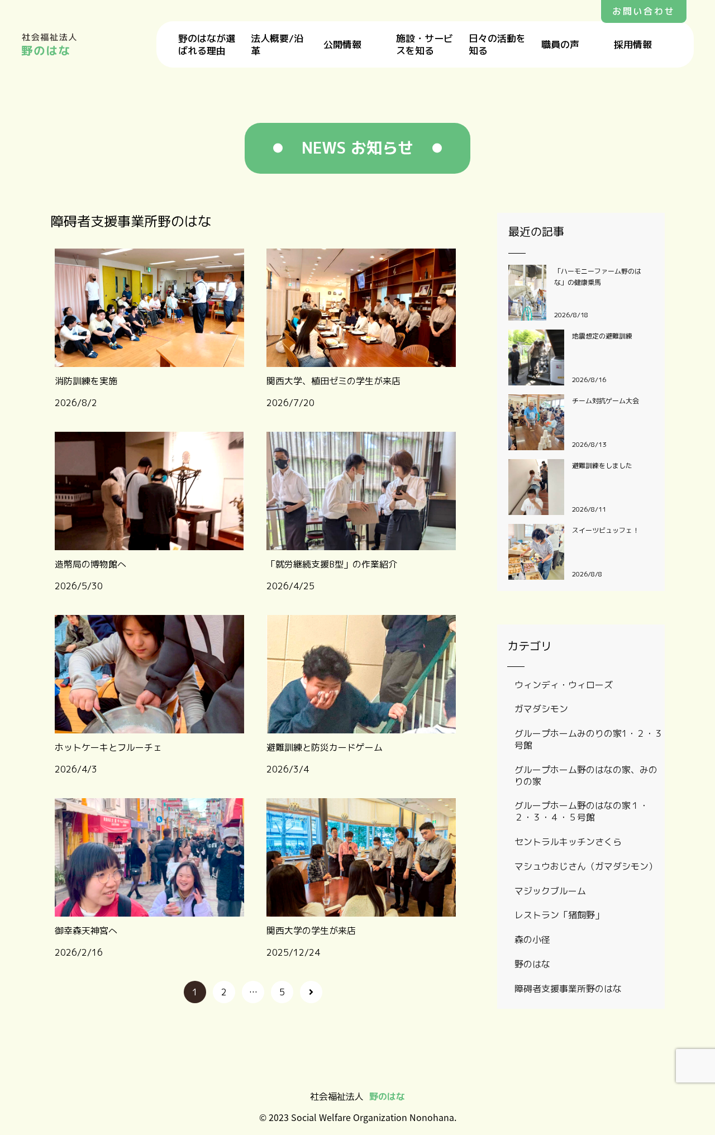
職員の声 (560, 45)
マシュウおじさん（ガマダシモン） (585, 866)
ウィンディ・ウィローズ (563, 685)
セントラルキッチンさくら (568, 842)
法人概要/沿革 (277, 44)
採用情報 (633, 45)
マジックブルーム (550, 891)
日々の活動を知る (497, 44)
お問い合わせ (643, 11)
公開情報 (342, 45)
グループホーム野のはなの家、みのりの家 (585, 776)
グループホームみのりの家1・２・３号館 (588, 739)
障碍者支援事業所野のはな (568, 989)
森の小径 (532, 939)
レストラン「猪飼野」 (559, 915)
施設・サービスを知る (424, 44)
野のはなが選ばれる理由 (206, 44)
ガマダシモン (541, 709)
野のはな (532, 964)
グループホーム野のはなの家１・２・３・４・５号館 (581, 811)
